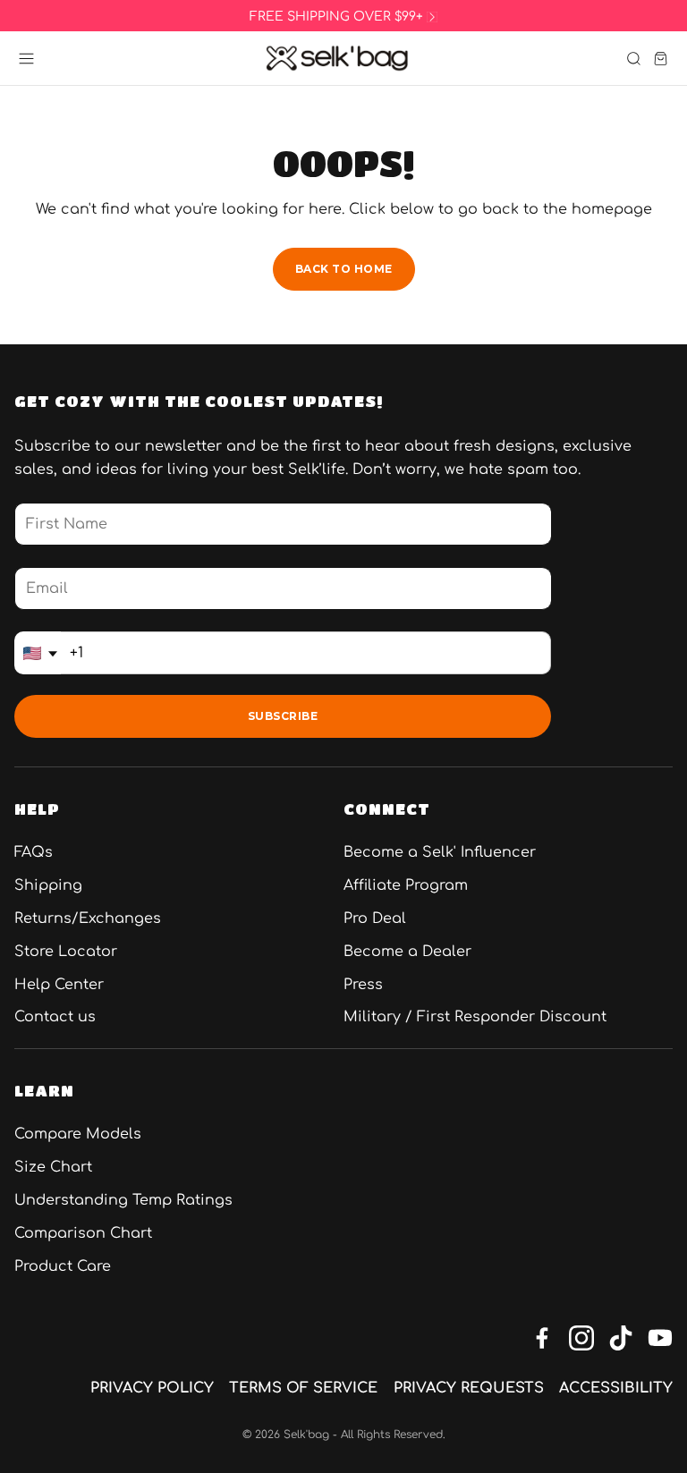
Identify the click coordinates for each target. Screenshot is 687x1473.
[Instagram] (581, 1337)
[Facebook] (542, 1337)
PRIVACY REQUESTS (469, 1388)
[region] (343, 17)
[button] (26, 59)
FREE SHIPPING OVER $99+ (336, 17)
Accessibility (616, 1388)
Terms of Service (303, 1388)
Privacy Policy (152, 1388)
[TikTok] (620, 1337)
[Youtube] (660, 1337)
